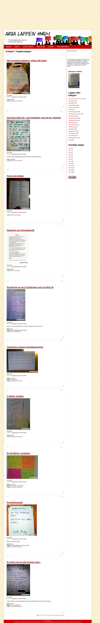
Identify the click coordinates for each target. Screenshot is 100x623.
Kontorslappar (72, 135)
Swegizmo (13, 378)
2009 (69, 168)
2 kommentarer (17, 331)
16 (58, 615)
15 (57, 615)
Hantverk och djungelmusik (20, 230)
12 (52, 615)
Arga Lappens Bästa (63, 46)
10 (48, 615)
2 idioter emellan (15, 396)
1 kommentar (16, 270)
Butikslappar (71, 122)
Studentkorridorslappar (74, 114)
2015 (69, 155)
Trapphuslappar (72, 118)
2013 (69, 159)
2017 (69, 150)
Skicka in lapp (41, 46)
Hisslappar (71, 101)
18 (62, 615)
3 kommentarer (17, 215)
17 (60, 615)
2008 (69, 170)
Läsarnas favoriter (28, 46)
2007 (69, 172)
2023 (69, 148)
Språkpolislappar (73, 111)
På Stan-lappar (72, 107)
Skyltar (70, 109)
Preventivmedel (15, 502)
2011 (69, 163)
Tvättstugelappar (73, 120)
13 (53, 615)
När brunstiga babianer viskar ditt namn (27, 60)
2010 (69, 165)
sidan (52, 621)
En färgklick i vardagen (18, 453)
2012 (69, 161)
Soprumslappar (72, 124)
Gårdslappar (71, 127)
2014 (69, 157)
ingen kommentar (17, 101)
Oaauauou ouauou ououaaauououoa (25, 347)
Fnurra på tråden (15, 176)
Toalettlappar (72, 116)
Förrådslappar (72, 133)
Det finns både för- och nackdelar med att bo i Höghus (34, 117)
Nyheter (17, 46)
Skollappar (71, 129)
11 (50, 615)
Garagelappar (72, 131)
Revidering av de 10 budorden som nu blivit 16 (30, 287)
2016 (69, 152)
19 (63, 615)
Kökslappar (71, 103)
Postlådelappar (72, 105)
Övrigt (70, 140)
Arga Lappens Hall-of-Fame (75, 98)
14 (55, 615)
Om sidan (51, 46)
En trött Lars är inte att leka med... (24, 562)
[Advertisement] (48, 14)
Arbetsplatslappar (73, 137)
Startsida (8, 46)
